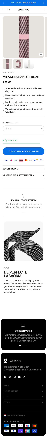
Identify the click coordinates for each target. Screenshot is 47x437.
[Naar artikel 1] (7, 64)
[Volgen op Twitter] (10, 377)
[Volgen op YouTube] (19, 377)
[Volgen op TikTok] (24, 377)
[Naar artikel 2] (18, 64)
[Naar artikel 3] (29, 64)
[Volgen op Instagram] (14, 377)
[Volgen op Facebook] (5, 377)
